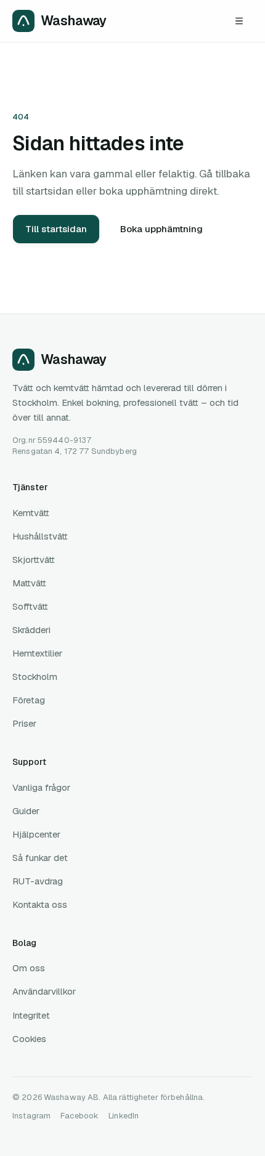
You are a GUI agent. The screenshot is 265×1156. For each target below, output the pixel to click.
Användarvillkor (44, 991)
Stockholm (34, 676)
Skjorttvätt (33, 559)
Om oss (28, 968)
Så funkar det (40, 857)
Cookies (29, 1039)
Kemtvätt (30, 513)
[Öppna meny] (239, 20)
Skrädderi (31, 630)
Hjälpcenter (36, 834)
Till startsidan (56, 229)
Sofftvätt (30, 606)
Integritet (31, 1015)
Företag (28, 700)
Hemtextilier (37, 653)
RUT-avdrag (37, 881)
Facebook (79, 1115)
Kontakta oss (39, 904)
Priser (24, 723)
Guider (25, 811)
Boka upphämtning (161, 229)
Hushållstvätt (40, 536)
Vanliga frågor (41, 787)
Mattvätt (29, 583)
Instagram (31, 1115)
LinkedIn (123, 1115)
